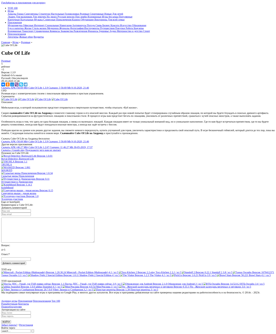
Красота (115, 25)
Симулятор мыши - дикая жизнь (18, 193)
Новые (108, 13)
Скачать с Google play (13, 150)
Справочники (42, 31)
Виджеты (39, 37)
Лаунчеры (13, 37)
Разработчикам (9, 303)
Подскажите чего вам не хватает (43, 150)
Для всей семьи (116, 19)
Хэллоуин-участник (12, 199)
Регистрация (26, 325)
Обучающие (87, 19)
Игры (15, 42)
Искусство (126, 25)
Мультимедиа (15, 25)
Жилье (28, 28)
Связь (99, 25)
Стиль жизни (39, 28)
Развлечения (81, 31)
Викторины (101, 19)
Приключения (64, 19)
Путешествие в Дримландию (17, 181)
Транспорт (28, 31)
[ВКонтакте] (3, 84)
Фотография (77, 28)
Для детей (117, 13)
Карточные (14, 19)
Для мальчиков (24, 16)
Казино (76, 19)
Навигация (66, 25)
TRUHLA (6, 164)
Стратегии (45, 13)
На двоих (52, 16)
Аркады (12, 13)
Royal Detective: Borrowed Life (17, 158)
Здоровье (104, 31)
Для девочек (40, 16)
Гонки (20, 13)
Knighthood (7, 187)
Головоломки (72, 13)
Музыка (38, 19)
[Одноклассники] (8, 84)
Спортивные (97, 13)
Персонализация (42, 301)
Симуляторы (31, 13)
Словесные (49, 19)
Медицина (53, 28)
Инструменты (92, 28)
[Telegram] (25, 84)
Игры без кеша (110, 16)
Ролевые (85, 13)
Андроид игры (9, 301)
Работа (130, 28)
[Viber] (17, 84)
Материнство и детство (130, 31)
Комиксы (55, 31)
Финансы (93, 31)
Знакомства (67, 31)
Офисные (28, 25)
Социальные (52, 25)
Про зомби (81, 16)
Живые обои (26, 37)
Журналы (64, 28)
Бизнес (106, 25)
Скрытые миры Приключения (17, 176)
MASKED (6, 170)
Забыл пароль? (9, 325)
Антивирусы (79, 25)
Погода (91, 25)
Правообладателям (11, 306)
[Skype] (21, 84)
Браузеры (139, 28)
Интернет (39, 25)
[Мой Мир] (12, 84)
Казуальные (27, 19)
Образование (139, 25)
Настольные (58, 13)
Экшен (12, 16)
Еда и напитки (16, 28)
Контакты (23, 303)
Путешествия (107, 28)
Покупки (120, 28)
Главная (5, 42)
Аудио (113, 31)
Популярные (125, 16)
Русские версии (66, 16)
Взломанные (95, 16)
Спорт (146, 31)
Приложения (25, 301)
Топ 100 (55, 301)
